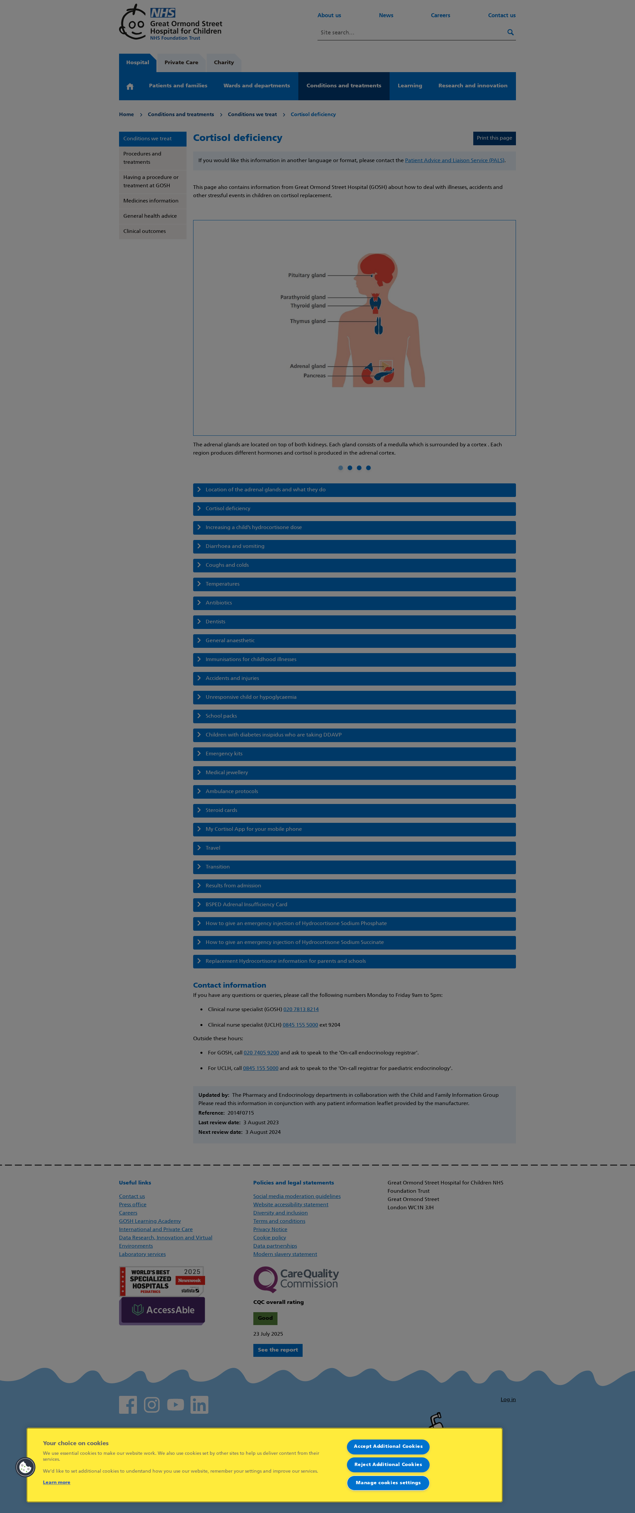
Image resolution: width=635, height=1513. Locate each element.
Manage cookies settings (388, 1483)
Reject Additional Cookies (388, 1464)
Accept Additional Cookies (388, 1446)
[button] (25, 1467)
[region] (264, 1465)
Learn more (56, 1482)
